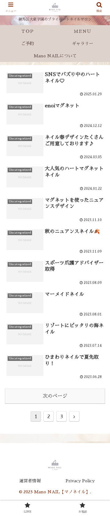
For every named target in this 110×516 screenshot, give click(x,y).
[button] (98, 488)
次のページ (55, 396)
